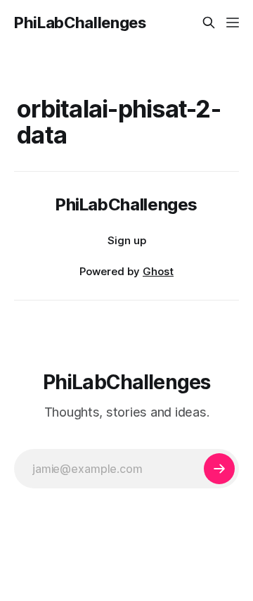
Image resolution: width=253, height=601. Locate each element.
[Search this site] (208, 22)
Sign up (127, 240)
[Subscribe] (219, 468)
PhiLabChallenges (80, 22)
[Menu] (232, 22)
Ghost (158, 271)
